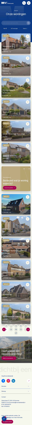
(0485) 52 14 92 (5, 402)
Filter (4, 28)
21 (16, 333)
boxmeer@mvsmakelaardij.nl (17, 402)
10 (16, 329)
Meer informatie (21, 358)
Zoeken (28, 23)
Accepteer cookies (7, 421)
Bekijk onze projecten (8, 358)
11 (20, 329)
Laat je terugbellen (8, 187)
